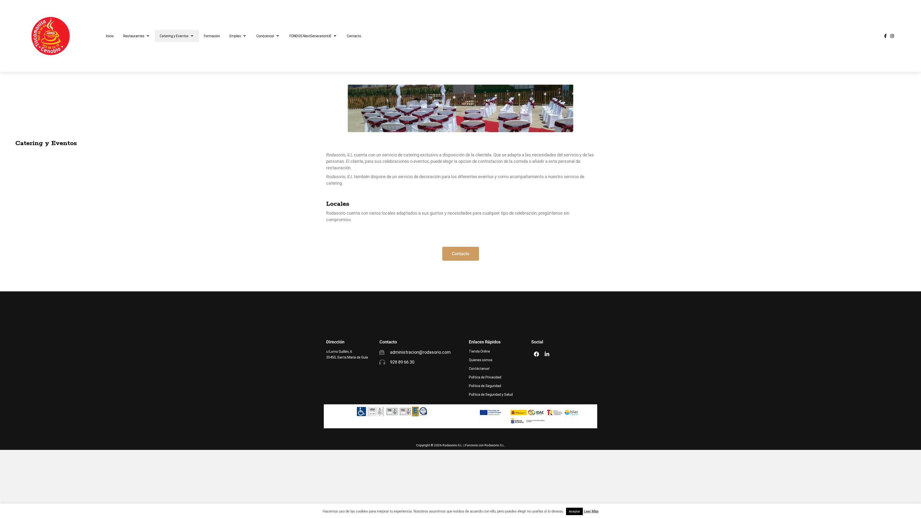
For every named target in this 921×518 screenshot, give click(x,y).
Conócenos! (265, 36)
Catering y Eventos (174, 36)
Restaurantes (133, 36)
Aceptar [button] (574, 511)
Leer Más (591, 511)
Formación (212, 36)
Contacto (354, 36)
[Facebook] (536, 354)
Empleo (235, 36)
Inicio (110, 36)
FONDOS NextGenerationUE (310, 36)
